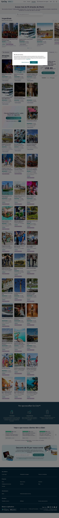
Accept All (34, 62)
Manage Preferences (25, 62)
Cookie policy (28, 59)
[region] (30, 58)
